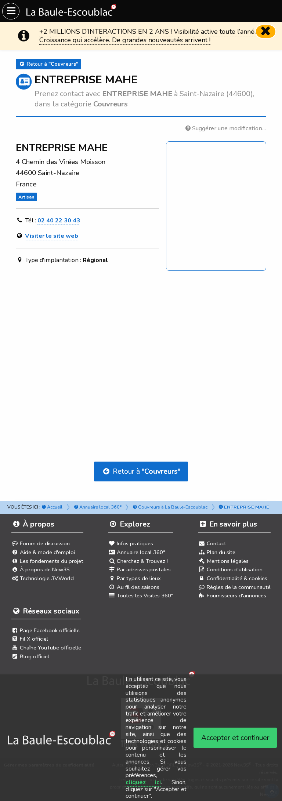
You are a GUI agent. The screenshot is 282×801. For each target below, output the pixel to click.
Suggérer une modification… (228, 128)
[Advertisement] (141, 345)
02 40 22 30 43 (58, 220)
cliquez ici (143, 782)
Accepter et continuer (235, 738)
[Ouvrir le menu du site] (10, 11)
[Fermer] (265, 32)
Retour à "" (145, 471)
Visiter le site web (51, 236)
